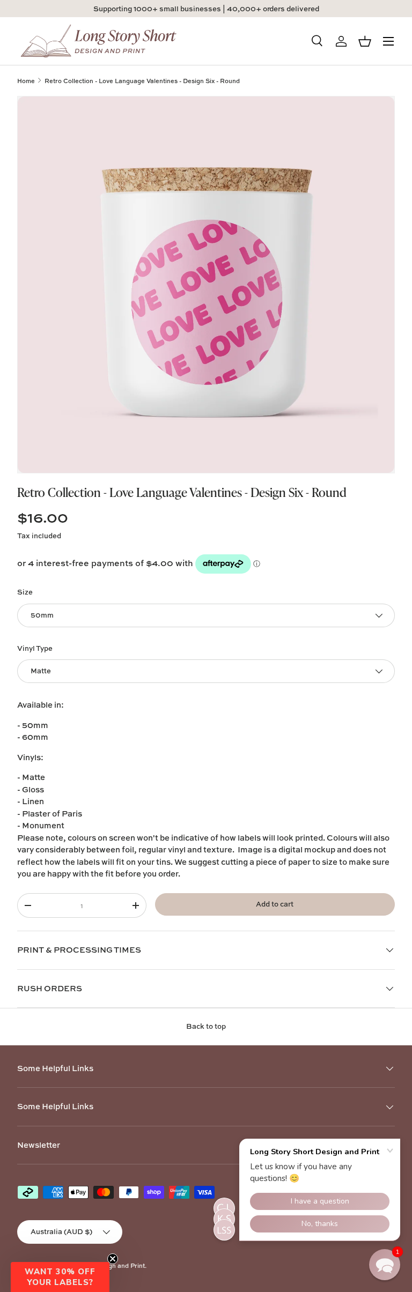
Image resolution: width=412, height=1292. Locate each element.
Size (25, 592)
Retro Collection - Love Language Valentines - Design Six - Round (142, 81)
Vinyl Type (35, 648)
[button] (60, 1277)
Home (26, 81)
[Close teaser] (112, 1258)
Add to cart (274, 904)
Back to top (206, 1026)
